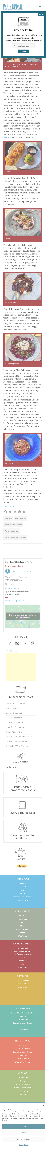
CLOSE (41, 14)
